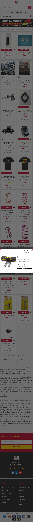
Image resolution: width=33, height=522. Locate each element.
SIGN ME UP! (24, 268)
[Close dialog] (32, 250)
